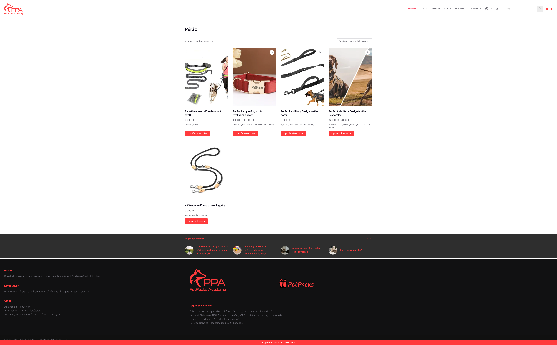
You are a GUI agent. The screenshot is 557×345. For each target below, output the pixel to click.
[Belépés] (486, 8)
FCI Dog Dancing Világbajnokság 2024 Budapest (216, 322)
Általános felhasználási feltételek (22, 310)
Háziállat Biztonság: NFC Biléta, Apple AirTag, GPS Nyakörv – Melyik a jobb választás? (237, 315)
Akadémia (459, 9)
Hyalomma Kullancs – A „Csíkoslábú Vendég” (214, 319)
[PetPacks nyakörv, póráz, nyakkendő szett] (254, 77)
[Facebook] (547, 9)
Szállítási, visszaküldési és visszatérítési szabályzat (32, 314)
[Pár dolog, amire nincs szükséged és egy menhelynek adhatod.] (237, 250)
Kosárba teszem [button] (196, 221)
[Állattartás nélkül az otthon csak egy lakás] (285, 250)
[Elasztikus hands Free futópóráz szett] (206, 77)
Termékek (411, 9)
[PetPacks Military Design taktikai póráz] (302, 77)
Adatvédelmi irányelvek (17, 306)
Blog (446, 9)
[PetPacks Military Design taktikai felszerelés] (350, 77)
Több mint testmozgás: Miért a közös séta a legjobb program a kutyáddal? (212, 250)
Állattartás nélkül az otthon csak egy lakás (306, 250)
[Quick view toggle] (224, 52)
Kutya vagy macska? (351, 250)
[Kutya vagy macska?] (333, 250)
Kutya (426, 9)
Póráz (188, 125)
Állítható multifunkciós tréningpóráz (206, 205)
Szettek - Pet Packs (264, 125)
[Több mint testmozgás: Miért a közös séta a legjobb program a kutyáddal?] (189, 250)
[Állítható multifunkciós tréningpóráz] (206, 171)
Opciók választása (197, 133)
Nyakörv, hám (239, 125)
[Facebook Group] (551, 9)
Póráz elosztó (199, 215)
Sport (195, 125)
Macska (436, 9)
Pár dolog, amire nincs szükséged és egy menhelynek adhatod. (256, 250)
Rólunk (474, 9)
